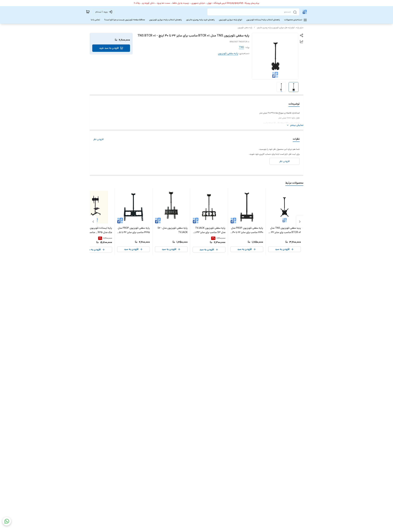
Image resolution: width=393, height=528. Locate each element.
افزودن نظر (98, 139)
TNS (241, 47)
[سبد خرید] (88, 12)
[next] (93, 221)
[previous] (300, 221)
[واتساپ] (6, 521)
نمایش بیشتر (296, 125)
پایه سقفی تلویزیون (245, 27)
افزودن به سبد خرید (109, 48)
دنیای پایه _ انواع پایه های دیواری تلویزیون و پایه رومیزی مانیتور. (280, 27)
